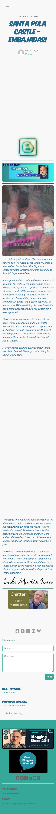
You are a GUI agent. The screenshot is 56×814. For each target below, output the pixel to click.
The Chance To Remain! (13, 705)
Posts (28, 54)
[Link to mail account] (30, 778)
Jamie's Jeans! (9, 692)
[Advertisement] (28, 97)
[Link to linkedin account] (26, 778)
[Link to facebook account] (17, 778)
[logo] (31, 5)
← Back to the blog (12, 713)
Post (49, 676)
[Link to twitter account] (22, 778)
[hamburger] (7, 5)
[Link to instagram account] (38, 778)
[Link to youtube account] (34, 778)
